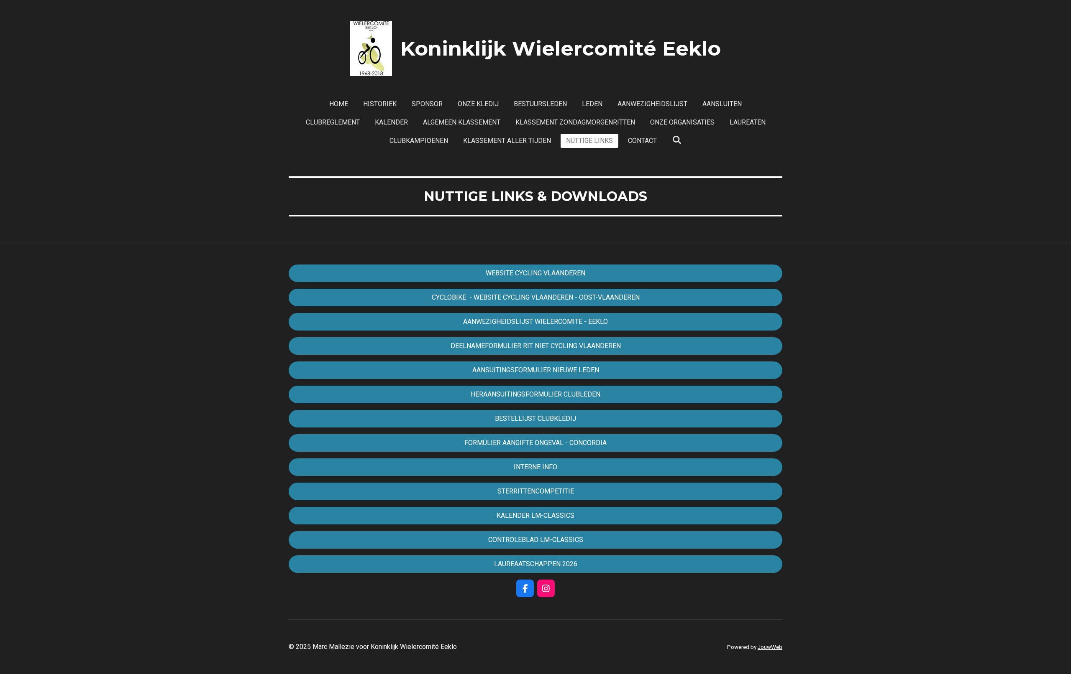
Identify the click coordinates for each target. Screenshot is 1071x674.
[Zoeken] (676, 140)
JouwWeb (770, 647)
